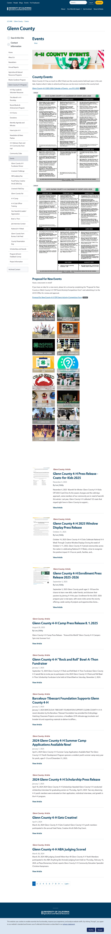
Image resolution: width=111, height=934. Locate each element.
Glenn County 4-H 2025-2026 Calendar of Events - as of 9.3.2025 (58, 88)
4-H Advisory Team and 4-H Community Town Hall (17, 145)
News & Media (98, 9)
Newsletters (12, 62)
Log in (91, 2)
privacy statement (69, 924)
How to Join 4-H (15, 130)
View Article (58, 507)
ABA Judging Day (17, 176)
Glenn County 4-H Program (17, 85)
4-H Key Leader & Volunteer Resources (16, 91)
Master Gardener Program (17, 80)
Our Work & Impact (73, 9)
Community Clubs (16, 153)
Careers (9, 3)
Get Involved (87, 9)
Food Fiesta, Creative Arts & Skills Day (18, 182)
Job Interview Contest (18, 224)
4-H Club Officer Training (16, 204)
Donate (99, 2)
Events (26, 3)
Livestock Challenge (17, 171)
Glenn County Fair (17, 193)
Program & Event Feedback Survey (15, 255)
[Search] (86, 2)
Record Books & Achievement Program (17, 106)
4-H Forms (13, 113)
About (63, 9)
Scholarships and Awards (18, 249)
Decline (91, 930)
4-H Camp (14, 198)
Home (10, 52)
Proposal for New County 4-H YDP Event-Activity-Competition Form (59, 297)
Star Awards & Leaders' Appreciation (18, 212)
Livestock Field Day (17, 189)
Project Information (16, 262)
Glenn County (18, 21)
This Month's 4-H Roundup (15, 98)
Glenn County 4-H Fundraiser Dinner (17, 164)
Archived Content (14, 269)
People (15, 3)
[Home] (19, 9)
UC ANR (9, 21)
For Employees (35, 3)
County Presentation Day (18, 242)
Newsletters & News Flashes (16, 136)
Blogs (21, 3)
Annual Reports (13, 67)
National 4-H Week (17, 229)
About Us (11, 57)
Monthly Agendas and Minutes (17, 124)
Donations (13, 118)
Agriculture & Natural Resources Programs (15, 73)
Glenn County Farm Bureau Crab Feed (17, 234)
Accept (100, 930)
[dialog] (55, 926)
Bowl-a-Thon (15, 219)
